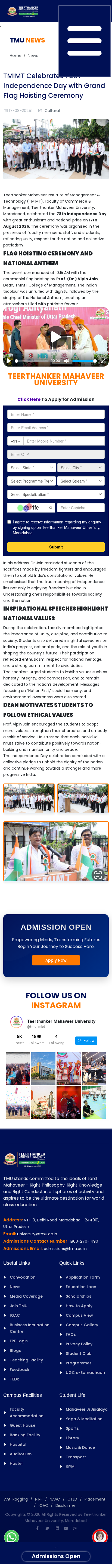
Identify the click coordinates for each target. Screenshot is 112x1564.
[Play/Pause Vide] (56, 337)
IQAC (15, 1315)
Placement (95, 1499)
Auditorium (21, 1454)
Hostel (16, 1463)
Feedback (19, 1369)
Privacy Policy (79, 1344)
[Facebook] (37, 1528)
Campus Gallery (82, 1325)
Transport (76, 1457)
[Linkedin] (57, 1528)
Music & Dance (80, 1447)
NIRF (38, 1499)
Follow (88, 1040)
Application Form (83, 1277)
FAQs (71, 1334)
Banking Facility (25, 1435)
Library (72, 1438)
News (33, 55)
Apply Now (56, 960)
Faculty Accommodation (26, 1413)
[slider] (32, 361)
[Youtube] (66, 1528)
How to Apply (79, 1306)
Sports (72, 1428)
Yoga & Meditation (84, 1419)
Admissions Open (56, 1556)
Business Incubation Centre (29, 1328)
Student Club (79, 1353)
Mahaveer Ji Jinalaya (87, 1409)
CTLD (72, 1499)
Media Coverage (26, 1296)
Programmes (79, 1363)
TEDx (14, 1379)
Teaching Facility (26, 1360)
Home (15, 55)
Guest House (22, 1425)
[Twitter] (47, 1528)
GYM (70, 1466)
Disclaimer (65, 1505)
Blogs (15, 1350)
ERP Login (19, 1341)
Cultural (52, 110)
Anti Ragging (16, 1499)
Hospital (18, 1444)
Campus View (79, 1315)
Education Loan (81, 1286)
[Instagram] (74, 1528)
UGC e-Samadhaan (85, 1372)
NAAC (55, 1499)
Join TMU (18, 1306)
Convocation (23, 1277)
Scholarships (78, 1296)
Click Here (29, 399)
